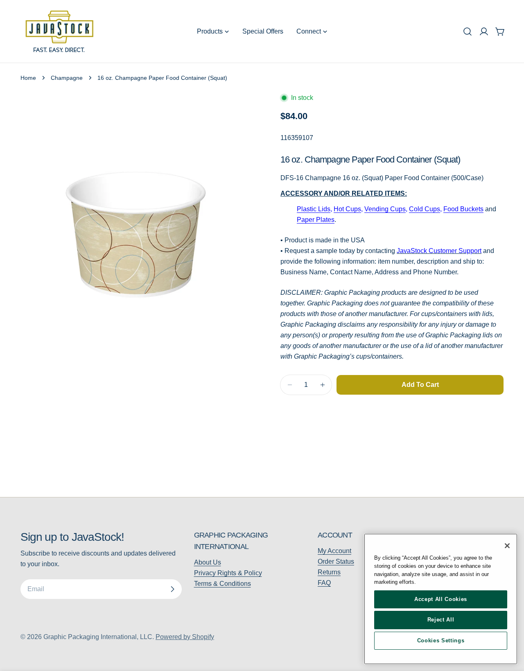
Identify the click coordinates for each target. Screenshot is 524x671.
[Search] (467, 31)
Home (28, 78)
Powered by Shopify (185, 636)
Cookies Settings (441, 640)
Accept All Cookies (440, 599)
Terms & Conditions (222, 583)
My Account (334, 550)
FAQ (324, 582)
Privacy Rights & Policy (228, 572)
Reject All (440, 620)
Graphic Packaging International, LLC (97, 636)
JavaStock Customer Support (439, 250)
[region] (440, 598)
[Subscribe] (172, 589)
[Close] (507, 546)
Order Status (336, 561)
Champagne (67, 78)
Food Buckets (463, 209)
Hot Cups (347, 209)
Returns (329, 572)
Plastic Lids (313, 209)
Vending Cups (385, 209)
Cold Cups (424, 209)
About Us (207, 562)
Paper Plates (315, 219)
